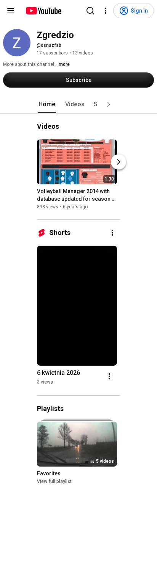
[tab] (47, 104)
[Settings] (105, 10)
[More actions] (112, 232)
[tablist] (78, 104)
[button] (108, 104)
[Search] (90, 10)
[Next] (118, 161)
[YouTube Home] (43, 10)
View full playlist (54, 481)
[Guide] (10, 10)
